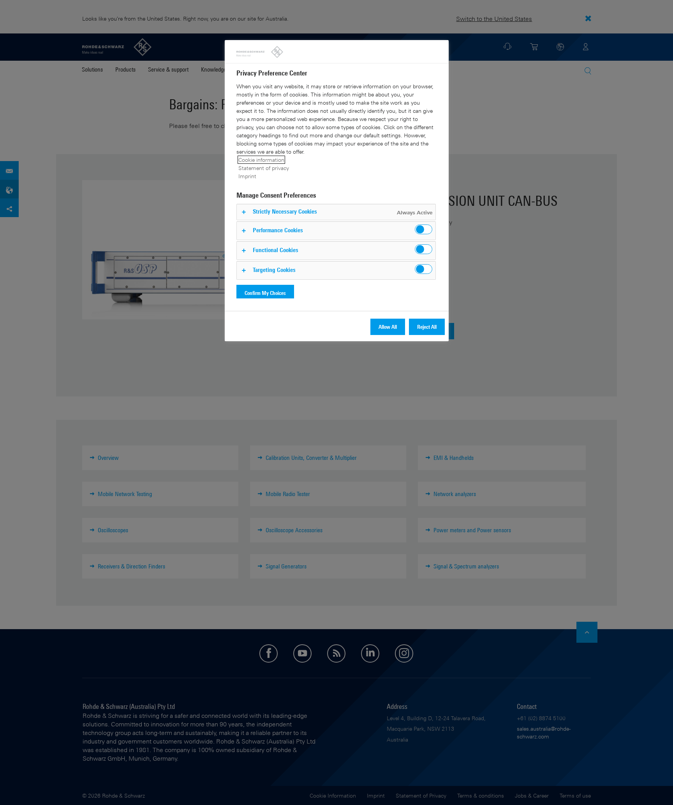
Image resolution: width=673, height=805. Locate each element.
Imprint (247, 176)
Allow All (388, 326)
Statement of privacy (263, 168)
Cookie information (261, 159)
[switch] (423, 229)
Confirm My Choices (265, 292)
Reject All (427, 326)
